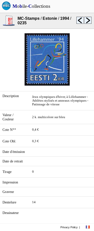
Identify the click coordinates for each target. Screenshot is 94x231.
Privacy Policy (69, 227)
